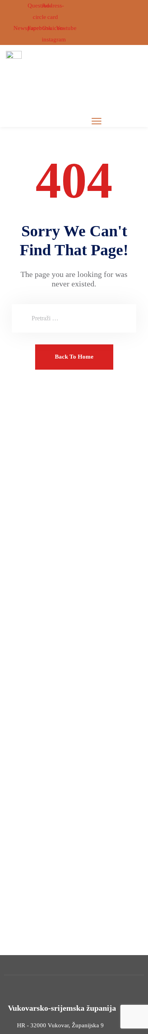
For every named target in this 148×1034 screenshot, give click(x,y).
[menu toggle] (96, 121)
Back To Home (74, 356)
